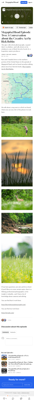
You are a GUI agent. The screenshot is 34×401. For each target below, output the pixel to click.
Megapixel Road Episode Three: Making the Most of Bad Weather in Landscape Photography (20, 363)
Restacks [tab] (12, 332)
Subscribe (24, 2)
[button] (5, 16)
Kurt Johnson (12, 54)
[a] (4, 357)
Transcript (22, 27)
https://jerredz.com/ (7, 313)
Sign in (30, 2)
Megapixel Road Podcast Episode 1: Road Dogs (19, 369)
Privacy (15, 393)
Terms (18, 393)
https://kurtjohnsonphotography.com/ (13, 305)
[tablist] (8, 332)
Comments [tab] (5, 332)
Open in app (9, 27)
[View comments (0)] (13, 398)
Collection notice (25, 393)
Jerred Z (3, 54)
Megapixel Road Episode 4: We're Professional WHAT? (18, 356)
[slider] (15, 22)
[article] (17, 357)
